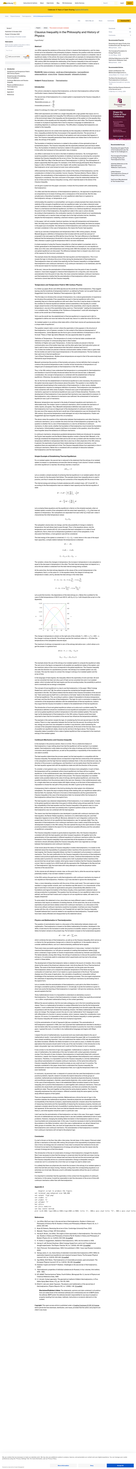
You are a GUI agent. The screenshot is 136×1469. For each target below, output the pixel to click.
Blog (58, 3)
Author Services (79, 3)
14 (66, 1022)
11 (94, 950)
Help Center (50, 3)
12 (95, 950)
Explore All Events (81, 10)
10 (50, 865)
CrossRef (69, 1238)
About (42, 3)
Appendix (38, 599)
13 (75, 987)
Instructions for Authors (30, 3)
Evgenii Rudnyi (39, 40)
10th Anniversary (67, 3)
